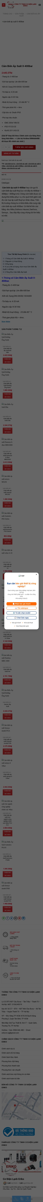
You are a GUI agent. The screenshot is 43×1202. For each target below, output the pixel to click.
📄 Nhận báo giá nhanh (22, 604)
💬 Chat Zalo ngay (21, 618)
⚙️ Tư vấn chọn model (21, 613)
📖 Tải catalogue (21, 608)
